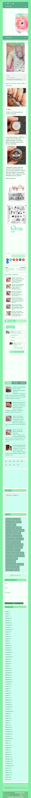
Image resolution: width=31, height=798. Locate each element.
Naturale (8, 553)
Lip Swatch (8, 533)
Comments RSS (19, 797)
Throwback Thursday (11, 564)
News (13, 553)
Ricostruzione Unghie (19, 555)
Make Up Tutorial (10, 538)
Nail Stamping (11, 77)
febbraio (7, 618)
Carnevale (18, 522)
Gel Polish (18, 527)
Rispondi (13, 337)
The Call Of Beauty (20, 792)
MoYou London (19, 538)
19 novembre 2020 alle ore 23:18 (16, 332)
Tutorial (8, 567)
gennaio (7, 620)
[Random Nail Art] (15, 575)
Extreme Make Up (10, 527)
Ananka (12, 331)
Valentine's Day (9, 570)
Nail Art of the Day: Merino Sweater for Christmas (18, 431)
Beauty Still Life (16, 519)
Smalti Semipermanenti (11, 558)
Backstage (8, 519)
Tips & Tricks (20, 564)
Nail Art (8, 541)
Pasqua (22, 553)
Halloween (21, 530)
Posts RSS (11, 797)
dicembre (7, 622)
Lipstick (15, 533)
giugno (7, 636)
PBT (21, 795)
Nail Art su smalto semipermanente (14, 544)
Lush (19, 533)
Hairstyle (15, 530)
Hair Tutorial (9, 530)
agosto (7, 631)
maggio (7, 638)
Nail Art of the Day (15, 541)
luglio (6, 611)
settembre (8, 629)
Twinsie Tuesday (15, 567)
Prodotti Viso (9, 555)
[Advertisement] (13, 478)
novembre (7, 625)
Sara (15, 343)
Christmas (8, 524)
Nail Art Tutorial (10, 547)
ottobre (7, 627)
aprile (6, 613)
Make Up (8, 536)
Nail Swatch (17, 550)
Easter (14, 524)
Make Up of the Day (17, 536)
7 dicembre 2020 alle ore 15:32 (18, 344)
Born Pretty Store (10, 522)
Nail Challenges (18, 547)
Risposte (13, 340)
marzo (7, 616)
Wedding (17, 570)
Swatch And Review (10, 561)
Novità (17, 553)
